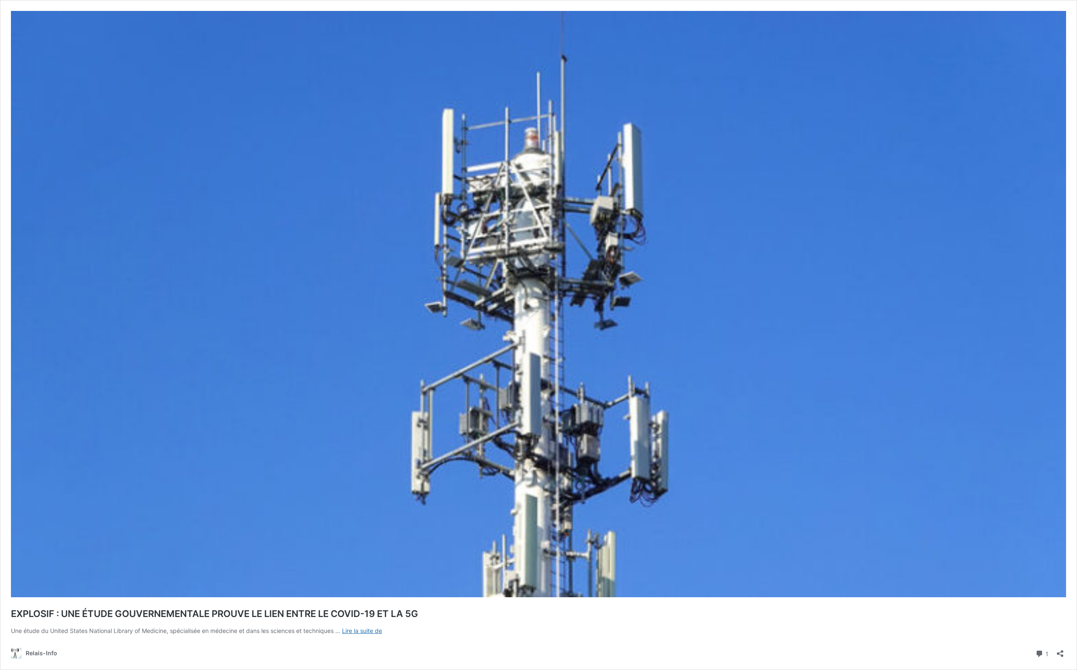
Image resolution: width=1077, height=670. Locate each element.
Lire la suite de (362, 630)
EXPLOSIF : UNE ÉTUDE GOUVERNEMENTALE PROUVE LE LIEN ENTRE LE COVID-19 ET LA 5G (214, 613)
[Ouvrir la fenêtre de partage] (1060, 650)
